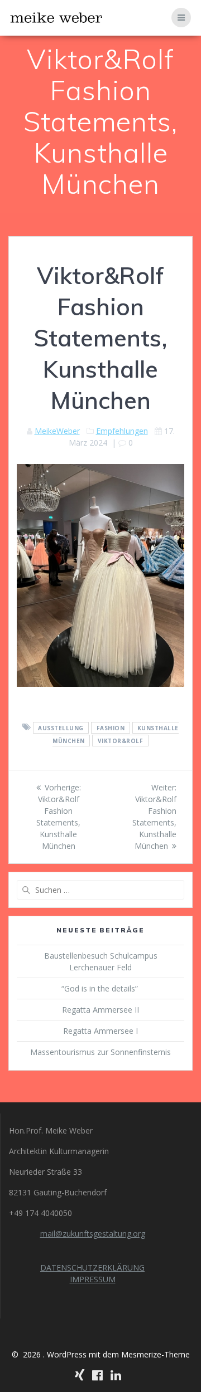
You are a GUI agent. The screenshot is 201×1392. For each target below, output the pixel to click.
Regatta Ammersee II (100, 1009)
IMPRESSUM (93, 1279)
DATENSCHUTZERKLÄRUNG (92, 1267)
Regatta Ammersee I (100, 1030)
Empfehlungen (122, 431)
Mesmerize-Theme (155, 1354)
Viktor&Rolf (120, 740)
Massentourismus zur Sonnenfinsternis (100, 1052)
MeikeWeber (57, 431)
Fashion (111, 727)
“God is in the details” (100, 988)
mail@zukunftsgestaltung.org (92, 1233)
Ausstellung (61, 727)
